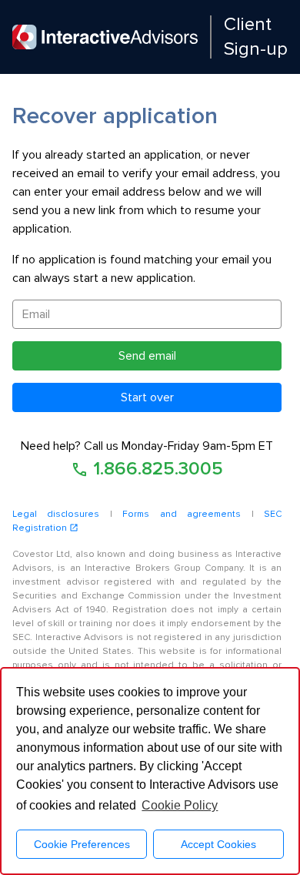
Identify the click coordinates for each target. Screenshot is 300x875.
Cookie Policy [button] (180, 805)
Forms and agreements (181, 514)
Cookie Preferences (82, 844)
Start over (147, 397)
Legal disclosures (55, 514)
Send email (147, 356)
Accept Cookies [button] (218, 844)
